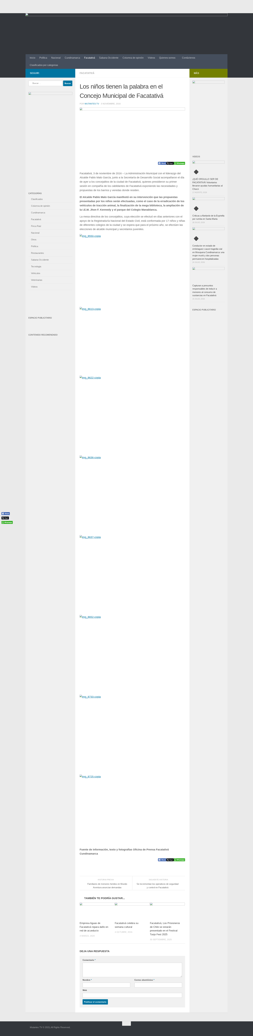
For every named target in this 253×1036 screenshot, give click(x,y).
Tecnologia (36, 266)
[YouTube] (59, 73)
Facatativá (89, 58)
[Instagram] (69, 73)
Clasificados (37, 199)
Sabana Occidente (108, 58)
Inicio (32, 58)
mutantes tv (92, 104)
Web (85, 990)
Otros (33, 239)
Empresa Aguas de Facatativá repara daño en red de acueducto (94, 927)
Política (43, 58)
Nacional (56, 58)
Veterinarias (36, 280)
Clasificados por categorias (44, 65)
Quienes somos (167, 58)
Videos (151, 58)
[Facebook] (55, 73)
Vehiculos (35, 273)
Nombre (87, 980)
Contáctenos (188, 58)
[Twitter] (64, 73)
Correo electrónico (144, 980)
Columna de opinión (133, 58)
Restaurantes (37, 253)
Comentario (89, 960)
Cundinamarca (72, 58)
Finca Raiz (36, 226)
